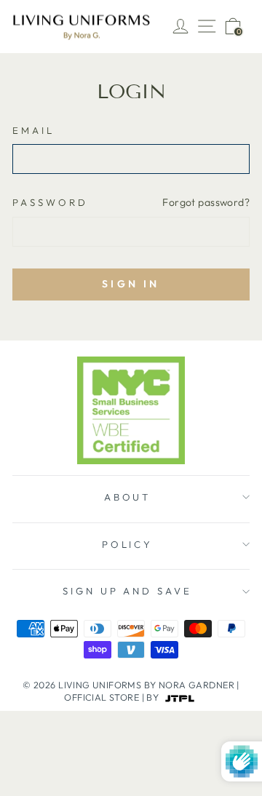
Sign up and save (128, 591)
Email (33, 130)
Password (50, 202)
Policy (128, 544)
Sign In (130, 283)
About (127, 497)
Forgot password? (206, 202)
